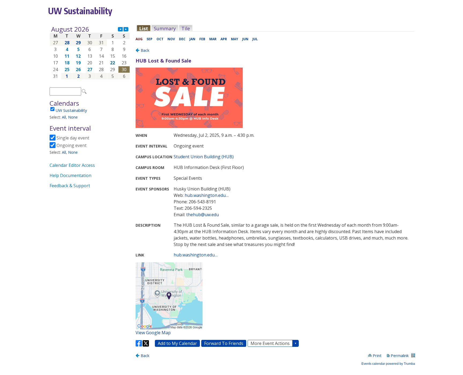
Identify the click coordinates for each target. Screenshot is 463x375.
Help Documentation (70, 175)
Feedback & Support (70, 186)
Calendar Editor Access (72, 165)
